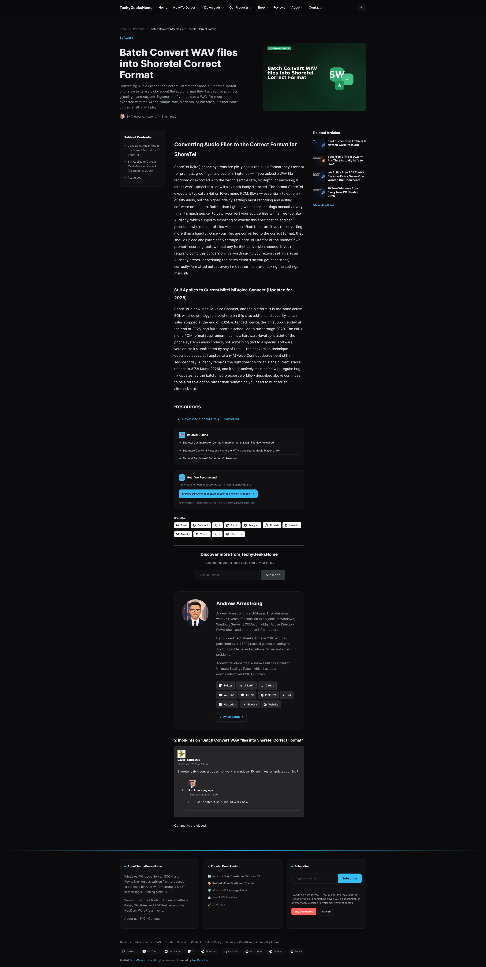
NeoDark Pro (200, 960)
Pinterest (268, 696)
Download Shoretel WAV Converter (210, 419)
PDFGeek (161, 905)
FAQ (143, 918)
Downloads (212, 7)
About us (130, 918)
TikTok (247, 696)
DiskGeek (141, 905)
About (295, 7)
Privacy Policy (143, 942)
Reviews (279, 7)
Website (270, 705)
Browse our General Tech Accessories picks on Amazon (216, 493)
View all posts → (231, 717)
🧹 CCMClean (216, 904)
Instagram (172, 952)
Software (138, 29)
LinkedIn (246, 686)
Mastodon (227, 705)
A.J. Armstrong (197, 790)
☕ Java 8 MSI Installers (222, 897)
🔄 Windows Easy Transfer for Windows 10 (234, 876)
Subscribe (273, 575)
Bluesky (249, 705)
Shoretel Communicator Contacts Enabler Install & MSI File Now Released (228, 442)
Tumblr (296, 952)
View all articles (323, 205)
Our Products (239, 7)
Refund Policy (213, 942)
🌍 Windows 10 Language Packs (227, 890)
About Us (125, 942)
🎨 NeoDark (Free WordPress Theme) (231, 883)
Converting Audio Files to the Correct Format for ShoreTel (144, 150)
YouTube (226, 696)
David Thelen (186, 759)
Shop (261, 7)
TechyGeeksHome (136, 7)
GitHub (267, 686)
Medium (276, 952)
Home (163, 7)
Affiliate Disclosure (267, 942)
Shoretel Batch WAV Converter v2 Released (210, 458)
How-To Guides (184, 7)
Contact (315, 7)
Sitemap (182, 942)
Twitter (225, 686)
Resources (134, 177)
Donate (169, 942)
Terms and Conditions (239, 942)
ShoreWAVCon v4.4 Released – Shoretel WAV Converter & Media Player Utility (231, 450)
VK (286, 696)
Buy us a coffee (303, 911)
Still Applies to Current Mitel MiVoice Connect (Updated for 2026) (142, 166)
